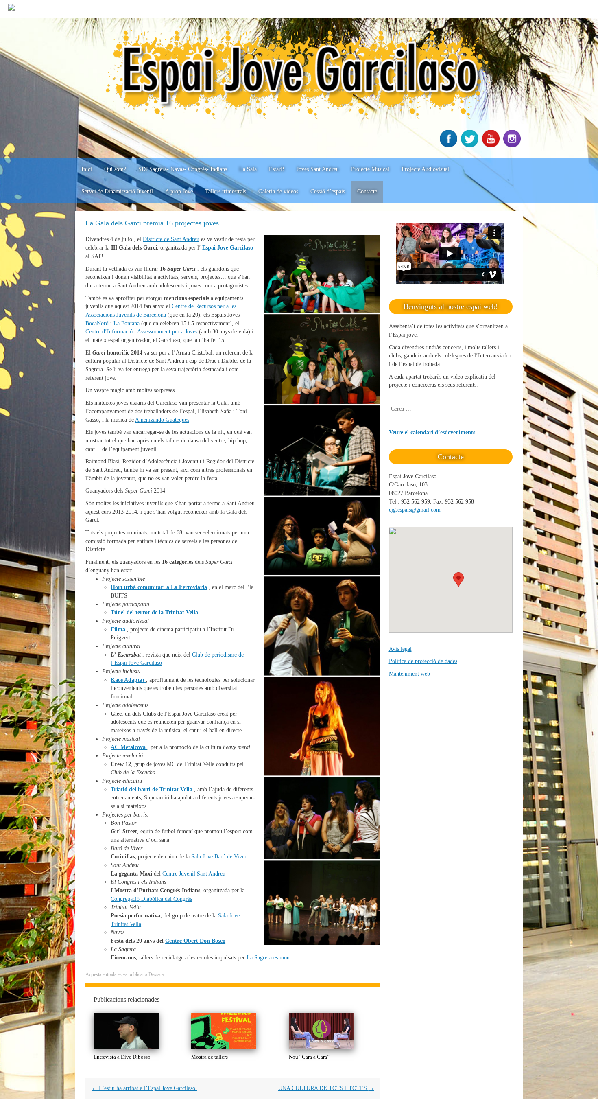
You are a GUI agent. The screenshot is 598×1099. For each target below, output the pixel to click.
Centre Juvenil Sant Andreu (193, 874)
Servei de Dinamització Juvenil (117, 191)
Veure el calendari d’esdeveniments (432, 432)
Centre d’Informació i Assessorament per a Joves (141, 331)
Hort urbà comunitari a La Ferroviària (159, 587)
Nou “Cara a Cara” (309, 1057)
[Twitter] (470, 145)
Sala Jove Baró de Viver (219, 857)
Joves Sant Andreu (318, 169)
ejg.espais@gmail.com (415, 510)
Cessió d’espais (327, 191)
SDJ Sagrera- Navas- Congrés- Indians (182, 169)
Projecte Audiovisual (425, 169)
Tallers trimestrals (225, 191)
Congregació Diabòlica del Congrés (151, 899)
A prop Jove (179, 191)
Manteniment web (409, 674)
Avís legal (400, 649)
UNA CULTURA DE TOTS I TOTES (326, 1088)
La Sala (248, 169)
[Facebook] (449, 145)
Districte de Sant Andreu (171, 239)
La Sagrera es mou (268, 958)
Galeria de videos (278, 191)
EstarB (276, 169)
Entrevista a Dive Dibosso (122, 1057)
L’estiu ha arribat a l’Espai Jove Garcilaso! (144, 1088)
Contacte (367, 191)
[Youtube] (492, 145)
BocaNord (97, 323)
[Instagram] (513, 145)
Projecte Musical (370, 169)
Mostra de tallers (209, 1057)
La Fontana (126, 323)
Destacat (156, 974)
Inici (86, 169)
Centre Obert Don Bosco (195, 941)
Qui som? (115, 169)
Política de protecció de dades (423, 661)
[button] (458, 579)
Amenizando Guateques (162, 420)
